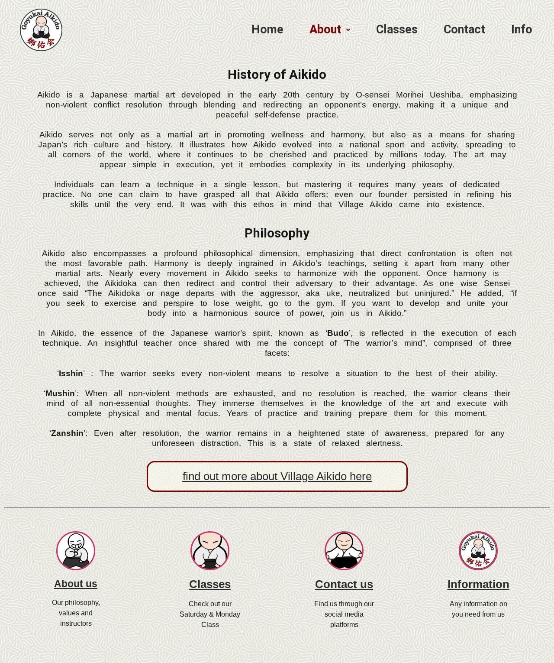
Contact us (344, 584)
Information (478, 584)
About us (75, 583)
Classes (210, 584)
